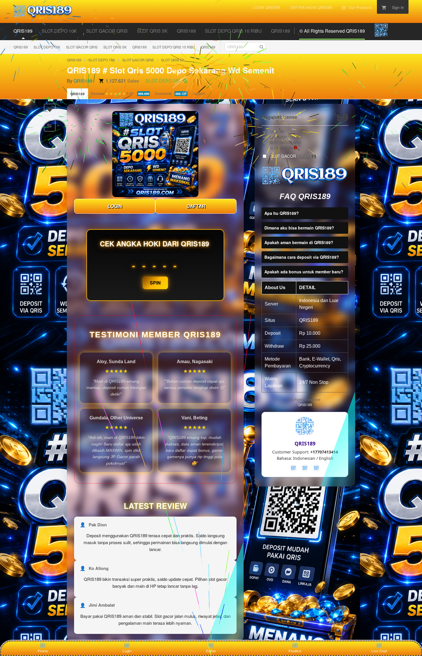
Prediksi (295, 651)
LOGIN (115, 206)
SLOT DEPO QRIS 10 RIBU (173, 46)
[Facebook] (293, 468)
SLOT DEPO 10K (47, 46)
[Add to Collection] (49, 125)
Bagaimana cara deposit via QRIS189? (301, 257)
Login (127, 651)
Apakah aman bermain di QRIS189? (298, 242)
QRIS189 (20, 46)
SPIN (155, 282)
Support (198, 93)
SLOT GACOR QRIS (82, 46)
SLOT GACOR (293, 156)
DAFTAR (196, 206)
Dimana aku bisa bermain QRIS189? (299, 228)
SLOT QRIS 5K (115, 46)
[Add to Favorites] (49, 109)
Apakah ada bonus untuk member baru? (303, 272)
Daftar (211, 651)
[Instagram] (316, 468)
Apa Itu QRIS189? (281, 213)
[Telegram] (305, 468)
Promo (43, 651)
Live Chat (379, 651)
